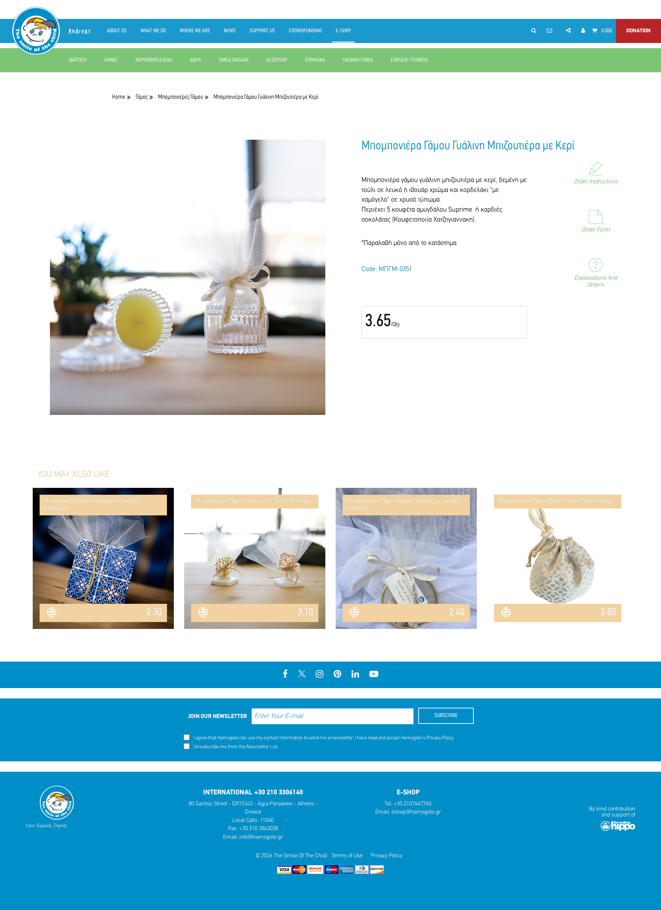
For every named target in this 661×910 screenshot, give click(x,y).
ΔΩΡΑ (195, 60)
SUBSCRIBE (446, 715)
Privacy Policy (440, 738)
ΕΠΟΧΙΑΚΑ (315, 60)
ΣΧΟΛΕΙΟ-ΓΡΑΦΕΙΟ (409, 60)
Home (118, 97)
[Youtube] (374, 674)
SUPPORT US (262, 31)
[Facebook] (285, 674)
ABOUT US (117, 31)
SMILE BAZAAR (234, 60)
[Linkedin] (355, 674)
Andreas (80, 31)
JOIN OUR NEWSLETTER (217, 716)
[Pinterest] (337, 674)
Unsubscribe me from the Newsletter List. (235, 747)
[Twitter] (302, 674)
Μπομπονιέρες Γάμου (180, 97)
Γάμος (142, 97)
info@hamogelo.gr (261, 837)
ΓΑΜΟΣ (110, 60)
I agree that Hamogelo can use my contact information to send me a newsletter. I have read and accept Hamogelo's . (323, 738)
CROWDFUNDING (305, 31)
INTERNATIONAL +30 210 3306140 (253, 792)
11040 (267, 820)
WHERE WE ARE (195, 31)
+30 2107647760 (412, 804)
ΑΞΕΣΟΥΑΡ (276, 60)
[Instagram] (319, 674)
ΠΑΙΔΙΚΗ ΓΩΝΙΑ (358, 60)
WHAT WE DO (153, 31)
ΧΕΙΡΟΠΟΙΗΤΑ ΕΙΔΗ (153, 60)
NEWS (230, 31)
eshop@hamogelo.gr (416, 812)
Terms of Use (347, 856)
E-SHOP (343, 31)
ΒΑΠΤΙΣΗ (77, 60)
